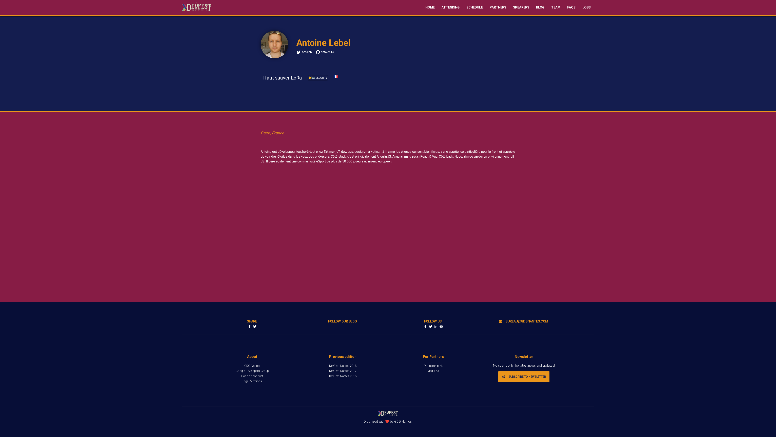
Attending (451, 7)
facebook (425, 326)
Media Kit (433, 371)
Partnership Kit (433, 366)
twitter (430, 326)
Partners (498, 7)
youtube (441, 326)
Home (430, 7)
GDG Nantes (252, 366)
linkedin (436, 326)
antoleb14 (327, 52)
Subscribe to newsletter (527, 376)
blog (353, 321)
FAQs (571, 7)
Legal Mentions (252, 381)
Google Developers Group (252, 371)
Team (555, 7)
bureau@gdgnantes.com (527, 321)
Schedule (474, 7)
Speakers (521, 7)
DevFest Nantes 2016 (342, 376)
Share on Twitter (254, 326)
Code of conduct (252, 376)
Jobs (586, 7)
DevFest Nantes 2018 (342, 366)
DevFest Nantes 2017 (342, 371)
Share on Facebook (249, 326)
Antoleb (307, 52)
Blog (540, 7)
